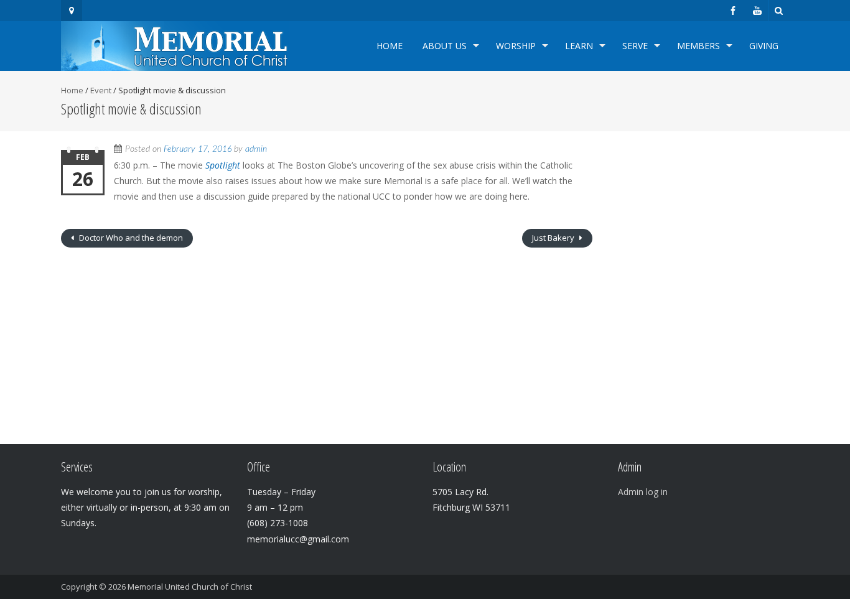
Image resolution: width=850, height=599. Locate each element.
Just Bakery (554, 237)
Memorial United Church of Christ (190, 586)
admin (256, 149)
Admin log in (643, 492)
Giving (763, 46)
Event (100, 90)
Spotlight (222, 165)
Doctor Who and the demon (130, 237)
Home (389, 46)
